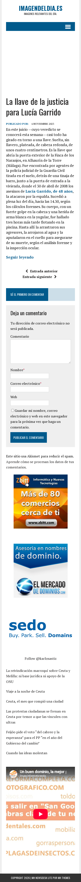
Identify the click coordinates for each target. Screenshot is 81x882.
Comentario (19, 336)
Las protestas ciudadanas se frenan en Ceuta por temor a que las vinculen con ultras (36, 717)
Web (13, 397)
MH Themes (64, 878)
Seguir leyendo (20, 257)
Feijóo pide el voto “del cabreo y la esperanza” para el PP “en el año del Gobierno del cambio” (34, 737)
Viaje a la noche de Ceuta (25, 691)
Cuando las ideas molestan (26, 753)
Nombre (16, 370)
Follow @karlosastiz (41, 658)
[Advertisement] (40, 60)
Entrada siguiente (37, 276)
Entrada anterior (44, 271)
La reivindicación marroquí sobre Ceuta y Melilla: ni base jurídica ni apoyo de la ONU (38, 676)
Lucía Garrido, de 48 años (49, 191)
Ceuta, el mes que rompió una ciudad (34, 701)
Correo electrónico (25, 383)
